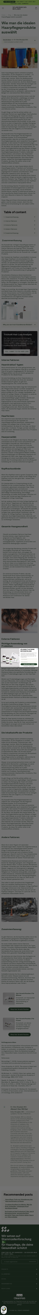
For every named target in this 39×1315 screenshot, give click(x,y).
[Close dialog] (37, 649)
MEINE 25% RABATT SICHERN (29, 664)
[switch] (3, 1312)
